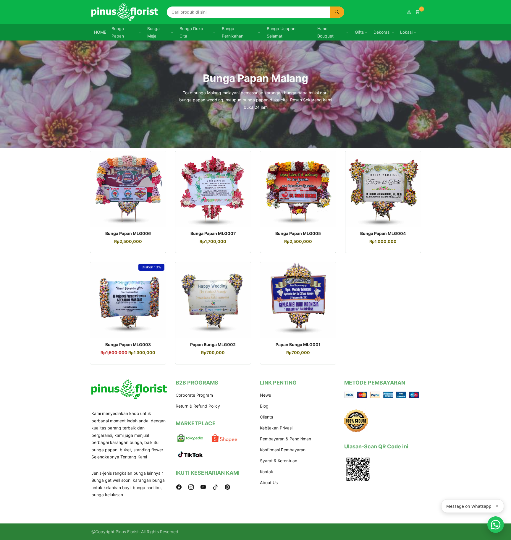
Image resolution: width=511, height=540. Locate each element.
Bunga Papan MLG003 (128, 344)
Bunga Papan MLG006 (128, 233)
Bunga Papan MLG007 (213, 233)
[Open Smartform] (495, 524)
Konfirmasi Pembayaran (282, 449)
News (265, 395)
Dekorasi (381, 32)
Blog (264, 405)
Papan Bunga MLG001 (298, 344)
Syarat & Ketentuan (278, 460)
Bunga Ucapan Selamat (281, 32)
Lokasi (406, 32)
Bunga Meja (153, 32)
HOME (100, 32)
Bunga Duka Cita (191, 32)
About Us (269, 482)
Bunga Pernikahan (232, 32)
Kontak (266, 471)
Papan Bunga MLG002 (213, 344)
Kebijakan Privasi (276, 427)
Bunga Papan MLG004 (383, 233)
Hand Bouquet (325, 32)
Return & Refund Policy (198, 405)
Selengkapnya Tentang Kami (119, 456)
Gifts (359, 32)
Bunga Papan (117, 32)
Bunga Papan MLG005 (298, 233)
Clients (266, 416)
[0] (417, 12)
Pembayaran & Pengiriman (285, 438)
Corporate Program (194, 395)
